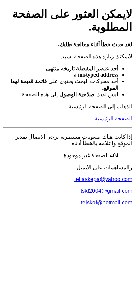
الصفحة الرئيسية (113, 118)
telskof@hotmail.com (106, 202)
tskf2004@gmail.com (106, 191)
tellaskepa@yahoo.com (103, 179)
